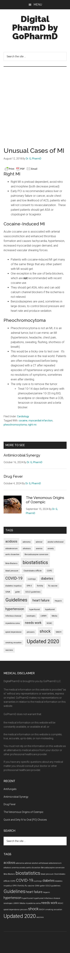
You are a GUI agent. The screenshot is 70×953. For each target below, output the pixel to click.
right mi (32, 424)
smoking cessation (13, 642)
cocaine (23, 420)
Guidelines (16, 600)
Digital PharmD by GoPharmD (35, 27)
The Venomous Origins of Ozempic (45, 500)
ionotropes (31, 616)
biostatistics (35, 562)
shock (45, 631)
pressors (30, 632)
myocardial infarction (41, 420)
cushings (32, 579)
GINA (7, 592)
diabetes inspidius (13, 586)
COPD (49, 571)
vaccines (9, 650)
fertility (40, 586)
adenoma (27, 542)
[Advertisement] (35, 103)
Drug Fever (13, 476)
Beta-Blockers (11, 563)
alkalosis (27, 548)
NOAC (49, 623)
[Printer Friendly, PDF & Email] (21, 168)
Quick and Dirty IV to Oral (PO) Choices (25, 819)
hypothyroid (50, 609)
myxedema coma (12, 623)
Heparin (58, 601)
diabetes (47, 578)
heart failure (41, 600)
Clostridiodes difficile (33, 571)
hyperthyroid (34, 609)
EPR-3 (29, 586)
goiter (17, 592)
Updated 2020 (43, 641)
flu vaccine (52, 586)
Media (54, 616)
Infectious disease (13, 616)
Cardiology (23, 416)
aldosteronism (11, 548)
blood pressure (11, 571)
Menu (38, 4)
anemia (39, 548)
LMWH (43, 616)
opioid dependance (13, 632)
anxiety (51, 548)
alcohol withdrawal (56, 542)
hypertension (14, 609)
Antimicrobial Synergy (22, 455)
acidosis (11, 541)
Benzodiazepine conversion (36, 554)
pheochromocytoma (15, 424)
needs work (33, 623)
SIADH (58, 632)
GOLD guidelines (32, 592)
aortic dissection (12, 554)
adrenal (39, 542)
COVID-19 (14, 578)
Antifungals (10, 789)
